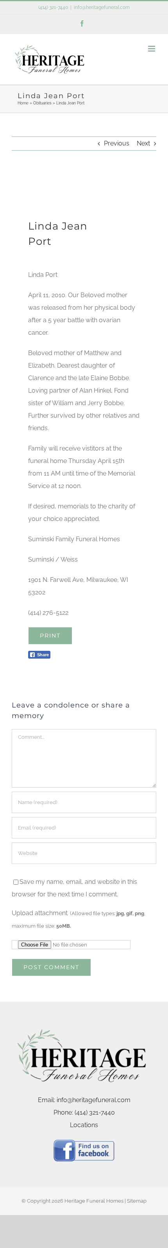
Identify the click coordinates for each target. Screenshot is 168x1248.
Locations (84, 1125)
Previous (116, 143)
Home (23, 103)
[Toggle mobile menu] (152, 49)
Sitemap (137, 1201)
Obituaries (42, 103)
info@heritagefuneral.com (102, 7)
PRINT (50, 635)
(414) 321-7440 (53, 7)
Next (143, 143)
